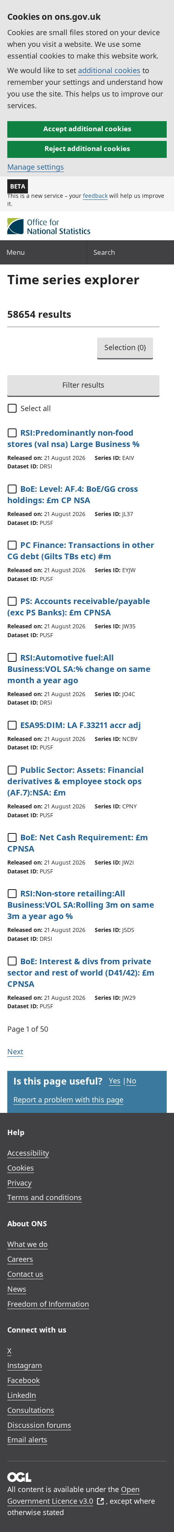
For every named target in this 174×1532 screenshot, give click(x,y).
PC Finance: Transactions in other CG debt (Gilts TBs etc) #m (80, 550)
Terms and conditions (44, 1197)
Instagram (24, 1365)
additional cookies (109, 70)
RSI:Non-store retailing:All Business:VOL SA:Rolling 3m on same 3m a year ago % (80, 904)
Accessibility (28, 1153)
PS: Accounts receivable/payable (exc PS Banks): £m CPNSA (78, 607)
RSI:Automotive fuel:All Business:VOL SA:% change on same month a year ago (79, 669)
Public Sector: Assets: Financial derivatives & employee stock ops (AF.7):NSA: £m (75, 781)
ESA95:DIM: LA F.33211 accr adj (80, 725)
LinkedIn (21, 1395)
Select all (36, 408)
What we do (27, 1244)
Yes (115, 1080)
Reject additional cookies (87, 148)
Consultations (30, 1410)
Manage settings (35, 167)
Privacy (19, 1183)
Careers (20, 1259)
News (16, 1289)
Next (15, 1051)
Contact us (25, 1274)
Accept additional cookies (87, 128)
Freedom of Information (48, 1304)
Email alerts (27, 1439)
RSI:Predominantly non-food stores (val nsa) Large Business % (73, 438)
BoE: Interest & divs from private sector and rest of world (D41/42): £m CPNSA (81, 972)
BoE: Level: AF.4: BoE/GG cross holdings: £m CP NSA (72, 494)
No (131, 1080)
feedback (95, 195)
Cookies (20, 1168)
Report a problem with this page (68, 1099)
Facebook (23, 1380)
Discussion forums (39, 1425)
